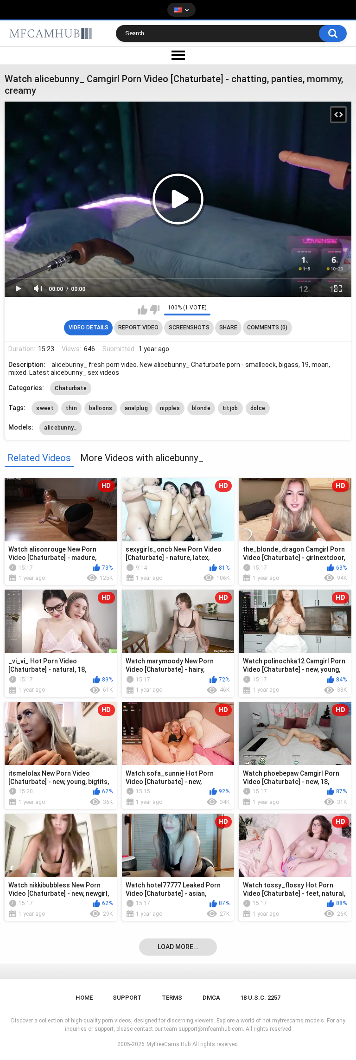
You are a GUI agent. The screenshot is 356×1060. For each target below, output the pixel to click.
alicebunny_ (60, 427)
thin (71, 408)
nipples (170, 408)
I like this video (142, 310)
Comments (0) (267, 327)
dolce (258, 408)
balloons (100, 408)
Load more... (178, 947)
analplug (136, 408)
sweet (45, 408)
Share (228, 327)
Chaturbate (71, 388)
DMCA (211, 997)
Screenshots (189, 327)
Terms (172, 997)
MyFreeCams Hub (168, 1044)
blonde (201, 408)
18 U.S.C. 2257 (260, 997)
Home (84, 997)
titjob (230, 408)
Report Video (138, 327)
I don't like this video (154, 310)
